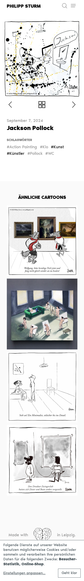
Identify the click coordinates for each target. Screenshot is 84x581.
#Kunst (57, 146)
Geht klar (69, 573)
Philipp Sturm (24, 6)
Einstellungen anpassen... (24, 573)
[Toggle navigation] (73, 6)
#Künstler (15, 153)
